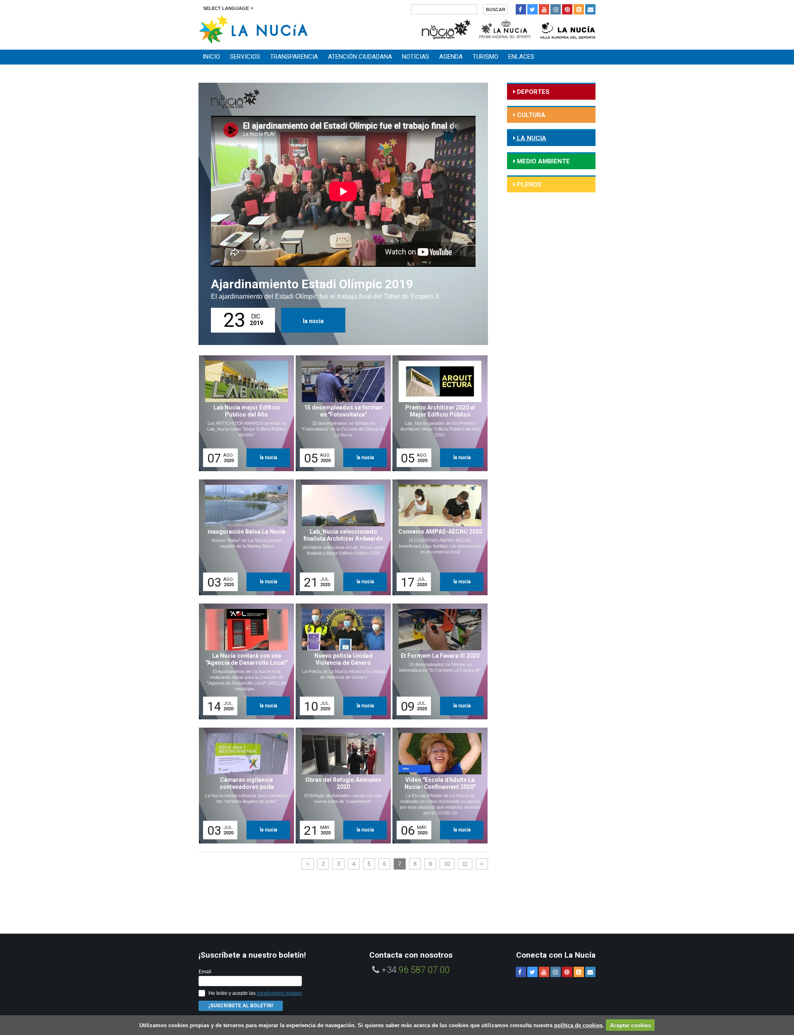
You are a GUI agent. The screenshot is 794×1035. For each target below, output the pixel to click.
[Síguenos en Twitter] (532, 9)
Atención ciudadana (360, 56)
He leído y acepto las (255, 993)
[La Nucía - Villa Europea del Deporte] (568, 28)
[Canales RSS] (579, 9)
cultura (530, 115)
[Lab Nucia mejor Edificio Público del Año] (243, 413)
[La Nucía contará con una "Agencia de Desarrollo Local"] (243, 661)
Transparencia (294, 56)
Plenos (528, 184)
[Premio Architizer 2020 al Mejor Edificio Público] (437, 413)
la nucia (313, 321)
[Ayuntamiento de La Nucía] (253, 28)
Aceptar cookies (630, 1025)
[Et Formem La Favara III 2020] (437, 661)
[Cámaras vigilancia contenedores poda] (243, 785)
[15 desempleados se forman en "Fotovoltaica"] (340, 413)
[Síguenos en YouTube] (544, 9)
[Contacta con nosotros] (590, 9)
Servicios (245, 56)
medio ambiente (542, 161)
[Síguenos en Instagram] (555, 9)
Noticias (415, 56)
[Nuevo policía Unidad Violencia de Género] (340, 661)
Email (204, 972)
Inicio (211, 56)
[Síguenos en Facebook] (521, 9)
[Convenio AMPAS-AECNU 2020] (437, 537)
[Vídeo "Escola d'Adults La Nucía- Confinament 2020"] (437, 785)
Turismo (485, 56)
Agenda (451, 56)
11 (465, 864)
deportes (532, 92)
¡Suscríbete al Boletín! (240, 1006)
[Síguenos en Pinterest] (567, 9)
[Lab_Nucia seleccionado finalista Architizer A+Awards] (340, 537)
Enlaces (521, 56)
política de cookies (578, 1025)
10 (447, 864)
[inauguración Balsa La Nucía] (243, 537)
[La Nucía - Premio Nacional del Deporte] (505, 28)
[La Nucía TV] (445, 28)
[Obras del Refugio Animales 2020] (340, 785)
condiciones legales (279, 993)
